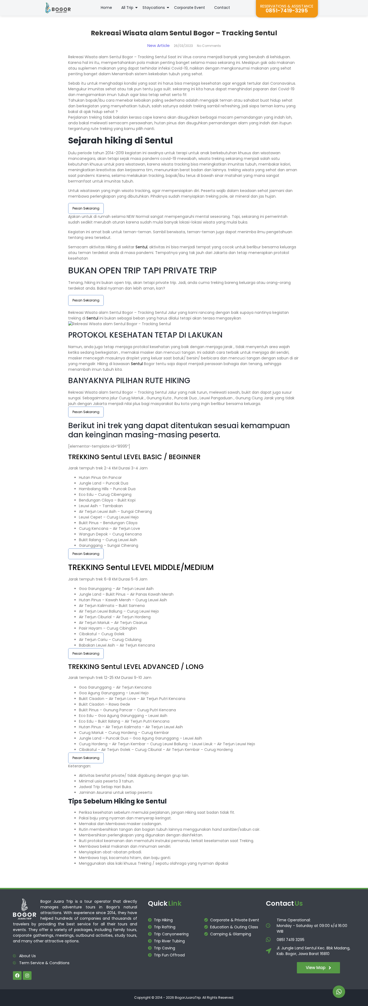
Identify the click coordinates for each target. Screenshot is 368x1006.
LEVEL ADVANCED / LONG (163, 666)
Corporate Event (189, 7)
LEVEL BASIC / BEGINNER (161, 456)
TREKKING (84, 456)
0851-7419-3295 (287, 10)
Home (106, 7)
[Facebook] (17, 975)
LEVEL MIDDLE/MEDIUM (172, 567)
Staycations (154, 7)
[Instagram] (27, 975)
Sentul (141, 247)
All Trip (127, 7)
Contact (222, 7)
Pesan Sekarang (85, 208)
